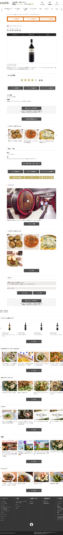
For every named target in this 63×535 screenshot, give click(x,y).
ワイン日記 (3, 501)
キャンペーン (3, 516)
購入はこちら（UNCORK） (31, 108)
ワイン (52, 9)
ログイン (31, 501)
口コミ (47, 34)
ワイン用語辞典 (25, 9)
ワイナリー (57, 9)
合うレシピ (31, 34)
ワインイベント (46, 9)
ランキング (3, 505)
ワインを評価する (15, 18)
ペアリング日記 (4, 503)
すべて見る (33, 341)
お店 (61, 9)
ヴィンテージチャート (33, 9)
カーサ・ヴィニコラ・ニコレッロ (13, 28)
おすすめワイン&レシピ (8, 9)
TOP (1, 10)
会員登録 (31, 503)
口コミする (24, 292)
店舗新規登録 (46, 503)
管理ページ (45, 501)
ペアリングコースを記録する (47, 18)
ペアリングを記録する (31, 18)
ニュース (2, 518)
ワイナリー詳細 (31, 223)
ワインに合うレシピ (17, 9)
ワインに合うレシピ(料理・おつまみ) (21, 502)
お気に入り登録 (17, 177)
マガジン (40, 9)
